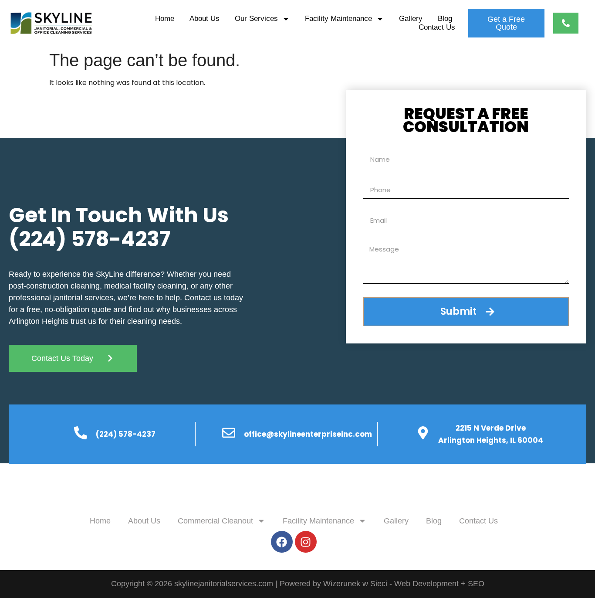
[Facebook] (282, 542)
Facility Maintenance (338, 18)
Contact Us (437, 27)
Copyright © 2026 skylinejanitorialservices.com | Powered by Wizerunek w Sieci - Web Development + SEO (297, 583)
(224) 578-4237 (89, 239)
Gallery (411, 18)
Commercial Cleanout (215, 520)
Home (164, 18)
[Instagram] (306, 542)
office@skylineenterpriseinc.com (308, 434)
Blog (445, 18)
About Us (204, 18)
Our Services (256, 18)
